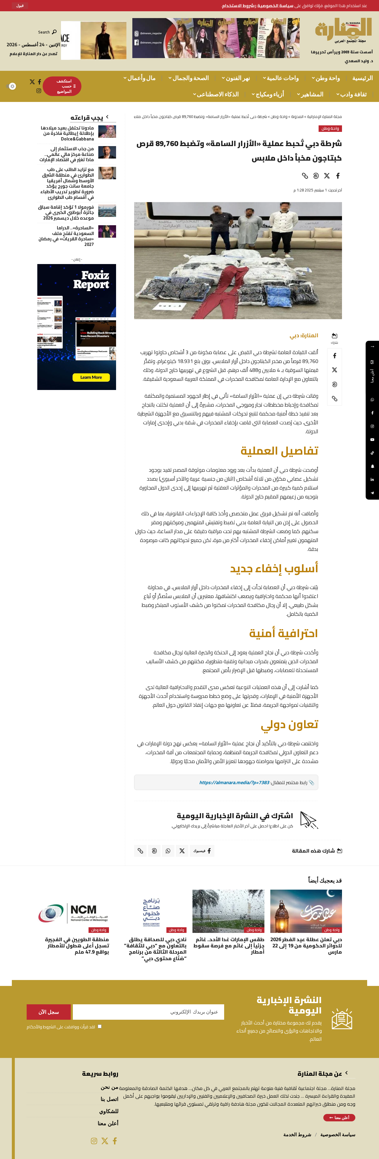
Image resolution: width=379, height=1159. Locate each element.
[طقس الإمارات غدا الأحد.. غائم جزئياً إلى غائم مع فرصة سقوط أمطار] (228, 911)
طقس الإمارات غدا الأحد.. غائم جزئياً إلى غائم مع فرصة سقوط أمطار (228, 946)
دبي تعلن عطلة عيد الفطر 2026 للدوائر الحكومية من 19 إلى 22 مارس (306, 946)
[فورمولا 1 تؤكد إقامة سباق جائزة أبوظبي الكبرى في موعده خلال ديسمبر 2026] (107, 210)
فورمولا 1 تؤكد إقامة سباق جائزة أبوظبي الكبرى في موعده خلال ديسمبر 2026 (66, 213)
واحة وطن (330, 128)
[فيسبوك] (39, 81)
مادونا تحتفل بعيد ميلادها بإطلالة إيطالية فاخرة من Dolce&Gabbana (67, 133)
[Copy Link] (305, 175)
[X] (32, 81)
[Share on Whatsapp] (168, 851)
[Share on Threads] (316, 175)
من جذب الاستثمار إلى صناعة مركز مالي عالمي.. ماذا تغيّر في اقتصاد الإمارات (66, 154)
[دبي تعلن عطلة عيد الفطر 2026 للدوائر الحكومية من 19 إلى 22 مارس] (306, 911)
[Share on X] (327, 175)
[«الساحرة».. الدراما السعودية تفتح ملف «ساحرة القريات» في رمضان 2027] (107, 231)
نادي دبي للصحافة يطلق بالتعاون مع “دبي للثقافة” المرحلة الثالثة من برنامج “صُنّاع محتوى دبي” (155, 949)
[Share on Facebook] (338, 175)
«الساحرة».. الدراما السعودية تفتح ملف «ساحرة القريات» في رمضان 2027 (66, 236)
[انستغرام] (39, 90)
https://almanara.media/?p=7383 (234, 782)
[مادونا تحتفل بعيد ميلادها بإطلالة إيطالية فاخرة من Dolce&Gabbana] (107, 131)
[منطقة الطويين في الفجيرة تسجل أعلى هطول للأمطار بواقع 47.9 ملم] (73, 911)
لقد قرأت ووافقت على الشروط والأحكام (61, 1027)
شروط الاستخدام (238, 5)
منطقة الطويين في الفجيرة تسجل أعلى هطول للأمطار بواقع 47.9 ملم (77, 946)
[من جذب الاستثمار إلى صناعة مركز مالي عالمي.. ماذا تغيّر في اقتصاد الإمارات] (107, 152)
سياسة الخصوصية (275, 5)
